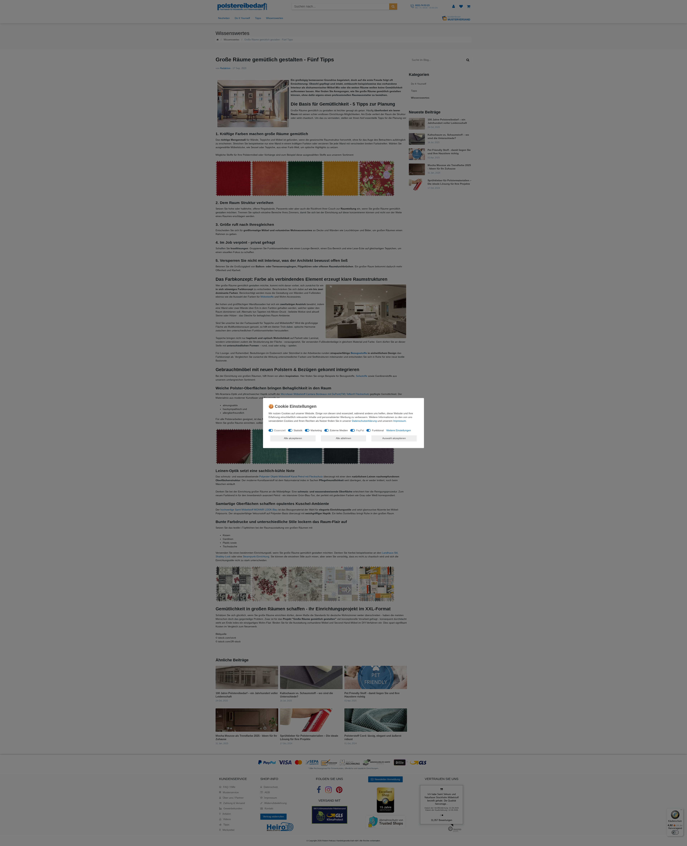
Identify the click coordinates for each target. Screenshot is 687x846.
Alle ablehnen (343, 438)
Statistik (298, 430)
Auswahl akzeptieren (394, 438)
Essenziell (280, 430)
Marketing (316, 430)
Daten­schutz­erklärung (364, 420)
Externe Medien (339, 430)
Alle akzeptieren (293, 438)
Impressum (399, 420)
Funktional (378, 430)
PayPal (360, 430)
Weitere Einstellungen (398, 430)
